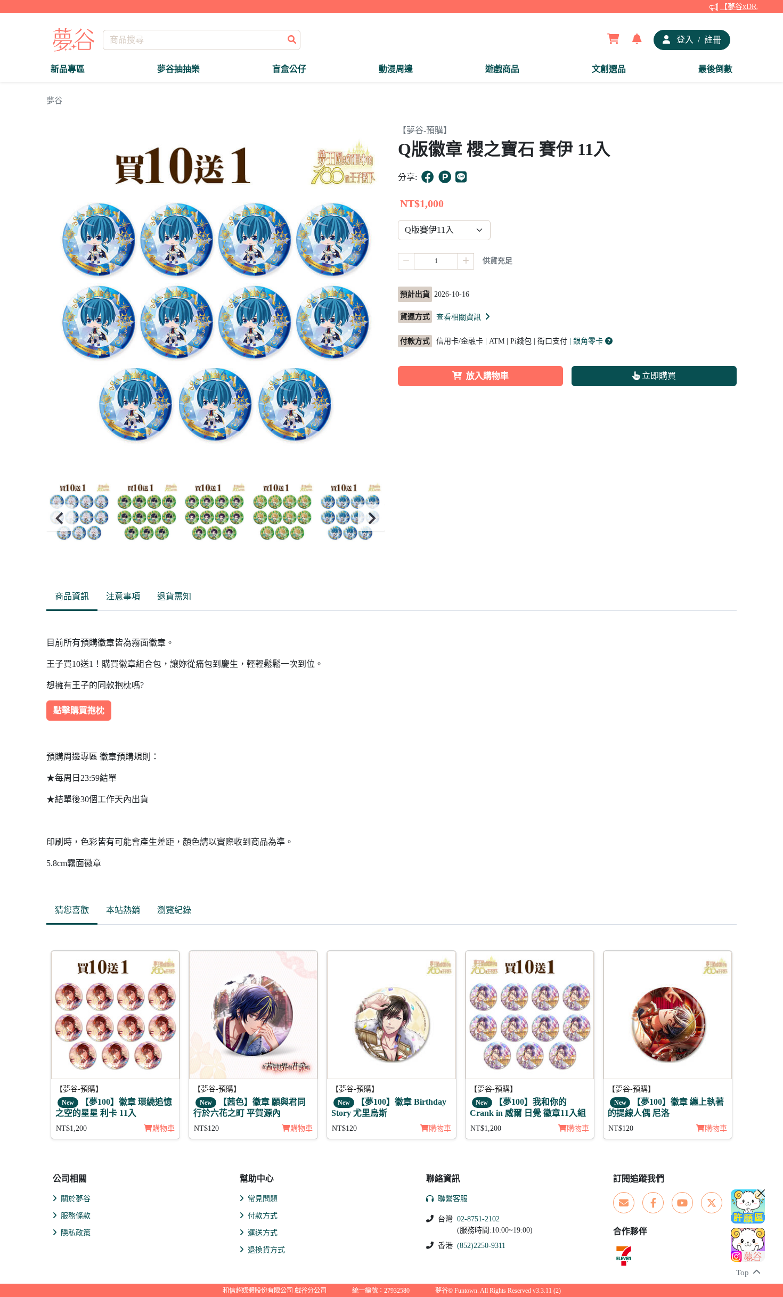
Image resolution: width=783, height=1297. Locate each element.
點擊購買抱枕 (78, 710)
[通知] (637, 40)
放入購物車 (487, 375)
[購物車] (613, 40)
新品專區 (68, 69)
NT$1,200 (71, 1128)
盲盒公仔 (289, 69)
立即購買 (658, 375)
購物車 (163, 1128)
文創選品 (609, 69)
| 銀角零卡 (587, 341)
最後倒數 (715, 69)
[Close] (761, 1193)
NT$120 (206, 1128)
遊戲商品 (502, 69)
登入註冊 (697, 39)
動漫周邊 (396, 69)
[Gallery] (215, 518)
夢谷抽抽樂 (178, 69)
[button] (464, 317)
